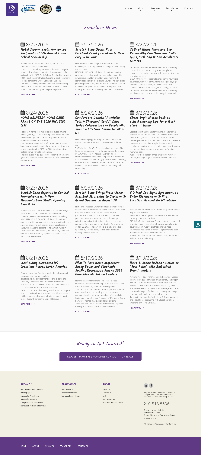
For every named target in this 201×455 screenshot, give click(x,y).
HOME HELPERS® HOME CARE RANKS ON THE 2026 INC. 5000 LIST (43, 121)
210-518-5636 (156, 404)
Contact (188, 8)
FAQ (104, 396)
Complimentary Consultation (32, 402)
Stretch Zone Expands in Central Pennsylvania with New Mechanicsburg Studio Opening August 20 (45, 198)
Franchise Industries (69, 393)
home (23, 446)
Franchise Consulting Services (32, 389)
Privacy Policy (150, 418)
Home (128, 8)
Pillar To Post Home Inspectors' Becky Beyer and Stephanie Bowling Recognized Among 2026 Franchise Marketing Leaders (98, 268)
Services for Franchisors (30, 396)
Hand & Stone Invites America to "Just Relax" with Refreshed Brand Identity (154, 266)
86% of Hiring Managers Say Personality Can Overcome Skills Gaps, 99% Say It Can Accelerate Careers (154, 55)
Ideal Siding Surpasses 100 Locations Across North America (44, 265)
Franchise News (109, 399)
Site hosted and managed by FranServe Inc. (160, 424)
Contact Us (107, 393)
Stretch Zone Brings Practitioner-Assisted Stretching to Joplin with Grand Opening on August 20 (100, 196)
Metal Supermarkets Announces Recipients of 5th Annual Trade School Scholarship (43, 53)
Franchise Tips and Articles (113, 402)
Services (155, 8)
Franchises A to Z (68, 389)
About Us (106, 389)
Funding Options (27, 393)
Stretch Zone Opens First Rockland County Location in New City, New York (99, 53)
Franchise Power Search (71, 396)
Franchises (172, 8)
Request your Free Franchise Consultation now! (100, 356)
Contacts (83, 446)
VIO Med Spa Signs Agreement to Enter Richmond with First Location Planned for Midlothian (154, 196)
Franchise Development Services (33, 406)
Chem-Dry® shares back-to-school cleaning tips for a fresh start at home (152, 121)
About (141, 8)
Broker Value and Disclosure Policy (159, 415)
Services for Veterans (29, 399)
